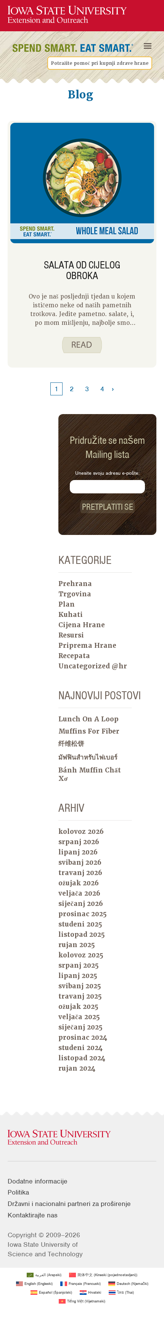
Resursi (71, 635)
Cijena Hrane (81, 625)
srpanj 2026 (78, 842)
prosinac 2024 (82, 1037)
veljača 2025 (79, 1017)
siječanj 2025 (80, 1027)
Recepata (74, 656)
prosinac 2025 (82, 914)
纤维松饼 (71, 743)
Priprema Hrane (87, 645)
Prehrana (75, 584)
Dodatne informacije (38, 1181)
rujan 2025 (76, 945)
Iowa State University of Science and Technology (45, 1249)
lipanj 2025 (77, 976)
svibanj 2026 (79, 862)
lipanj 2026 (78, 852)
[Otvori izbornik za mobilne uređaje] (147, 46)
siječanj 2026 (80, 903)
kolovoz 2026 (81, 831)
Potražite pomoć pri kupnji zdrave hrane (99, 63)
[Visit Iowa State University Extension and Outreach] (82, 1138)
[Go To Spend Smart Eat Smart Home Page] (67, 15)
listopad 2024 (81, 1058)
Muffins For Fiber (88, 731)
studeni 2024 (80, 1048)
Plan (66, 604)
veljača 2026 (79, 893)
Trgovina (74, 594)
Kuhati (70, 614)
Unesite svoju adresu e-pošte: (107, 473)
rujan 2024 (76, 1068)
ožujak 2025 (78, 1006)
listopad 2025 (81, 934)
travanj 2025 (80, 996)
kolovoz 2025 (80, 955)
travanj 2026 (80, 873)
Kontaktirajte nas (33, 1215)
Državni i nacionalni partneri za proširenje (69, 1204)
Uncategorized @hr (92, 666)
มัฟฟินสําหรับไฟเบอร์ (87, 757)
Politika (18, 1192)
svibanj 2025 (79, 986)
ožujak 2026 (78, 883)
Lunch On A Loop (88, 719)
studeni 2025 (80, 924)
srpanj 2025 (78, 965)
